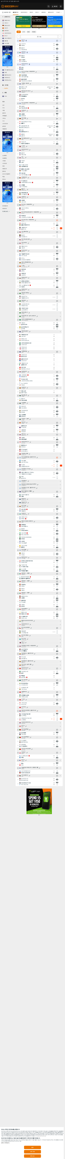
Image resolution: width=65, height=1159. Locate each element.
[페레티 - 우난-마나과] (39, 107)
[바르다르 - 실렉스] (39, 270)
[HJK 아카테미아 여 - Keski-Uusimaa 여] (39, 772)
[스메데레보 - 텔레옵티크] (39, 376)
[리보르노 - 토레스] (39, 585)
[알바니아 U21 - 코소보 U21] (39, 360)
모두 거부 (32, 1151)
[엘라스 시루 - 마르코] (39, 88)
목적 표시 (32, 1156)
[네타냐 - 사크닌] (39, 554)
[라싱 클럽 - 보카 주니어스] (39, 461)
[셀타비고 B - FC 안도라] (39, 427)
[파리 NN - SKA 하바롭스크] (39, 174)
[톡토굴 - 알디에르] (39, 676)
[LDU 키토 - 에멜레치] (39, 510)
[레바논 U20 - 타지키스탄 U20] (39, 340)
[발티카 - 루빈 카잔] (39, 154)
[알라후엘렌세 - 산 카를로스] (39, 650)
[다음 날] (59, 36)
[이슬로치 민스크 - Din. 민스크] (39, 255)
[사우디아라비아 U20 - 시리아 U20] (39, 344)
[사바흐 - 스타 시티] (39, 201)
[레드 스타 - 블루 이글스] (39, 392)
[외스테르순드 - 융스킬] (39, 411)
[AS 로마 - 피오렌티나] (39, 61)
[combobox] (39, 36)
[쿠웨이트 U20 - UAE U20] (39, 335)
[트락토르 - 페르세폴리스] (39, 525)
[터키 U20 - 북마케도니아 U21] (39, 368)
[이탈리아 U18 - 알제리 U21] (39, 364)
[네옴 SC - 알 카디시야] (39, 324)
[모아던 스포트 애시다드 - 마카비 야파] (39, 562)
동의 (32, 1147)
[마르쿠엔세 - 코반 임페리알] (39, 76)
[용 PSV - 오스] (39, 100)
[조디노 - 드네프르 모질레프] (39, 259)
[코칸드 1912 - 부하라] (39, 518)
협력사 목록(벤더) (5, 1142)
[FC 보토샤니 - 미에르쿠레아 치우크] (39, 182)
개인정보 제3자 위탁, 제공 (41, 1135)
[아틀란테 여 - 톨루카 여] (39, 228)
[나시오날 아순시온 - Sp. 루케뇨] (39, 715)
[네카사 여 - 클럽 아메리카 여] (39, 224)
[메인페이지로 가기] (13, 6)
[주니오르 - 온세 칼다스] (39, 658)
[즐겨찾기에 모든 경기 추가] (18, 40)
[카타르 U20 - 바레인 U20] (39, 348)
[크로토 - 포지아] (39, 605)
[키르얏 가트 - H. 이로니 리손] (39, 566)
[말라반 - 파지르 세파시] (39, 530)
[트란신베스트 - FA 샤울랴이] (39, 193)
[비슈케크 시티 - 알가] (39, 672)
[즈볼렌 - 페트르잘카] (39, 438)
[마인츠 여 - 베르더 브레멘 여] (39, 143)
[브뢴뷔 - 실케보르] (39, 115)
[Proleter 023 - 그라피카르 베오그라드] (39, 380)
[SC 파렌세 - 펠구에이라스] (39, 741)
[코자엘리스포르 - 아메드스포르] (39, 696)
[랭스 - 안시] (39, 764)
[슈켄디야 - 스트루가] (39, 274)
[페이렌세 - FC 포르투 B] (39, 745)
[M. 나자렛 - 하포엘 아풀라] (39, 570)
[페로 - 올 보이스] (39, 477)
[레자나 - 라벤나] (39, 589)
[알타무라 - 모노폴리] (39, 601)
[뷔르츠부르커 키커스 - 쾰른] (39, 122)
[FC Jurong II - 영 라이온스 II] (39, 450)
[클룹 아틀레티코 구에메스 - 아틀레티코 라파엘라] (39, 473)
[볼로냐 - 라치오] (39, 56)
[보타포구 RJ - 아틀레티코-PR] (39, 297)
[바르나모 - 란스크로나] (39, 407)
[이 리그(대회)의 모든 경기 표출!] (60, 146)
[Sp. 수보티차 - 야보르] (39, 384)
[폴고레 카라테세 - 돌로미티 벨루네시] (39, 578)
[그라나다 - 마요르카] (39, 431)
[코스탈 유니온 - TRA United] (39, 688)
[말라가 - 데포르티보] (39, 49)
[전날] (18, 36)
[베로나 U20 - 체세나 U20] (39, 613)
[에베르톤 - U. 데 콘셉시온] (39, 632)
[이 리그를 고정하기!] (36, 72)
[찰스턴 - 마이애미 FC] (39, 236)
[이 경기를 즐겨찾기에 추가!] (18, 44)
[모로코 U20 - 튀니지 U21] (39, 356)
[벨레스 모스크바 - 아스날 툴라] (39, 170)
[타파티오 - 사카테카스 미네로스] (39, 216)
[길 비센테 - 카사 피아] (39, 734)
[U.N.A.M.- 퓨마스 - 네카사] (39, 209)
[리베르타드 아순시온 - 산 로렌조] (39, 719)
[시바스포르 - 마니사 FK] (39, 704)
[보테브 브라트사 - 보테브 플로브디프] (39, 282)
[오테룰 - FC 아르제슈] (39, 186)
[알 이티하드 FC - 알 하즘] (39, 328)
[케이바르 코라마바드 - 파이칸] (39, 538)
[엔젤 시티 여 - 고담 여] (39, 247)
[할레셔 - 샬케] (39, 135)
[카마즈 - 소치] (39, 161)
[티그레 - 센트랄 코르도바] (39, 466)
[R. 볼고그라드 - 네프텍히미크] (39, 166)
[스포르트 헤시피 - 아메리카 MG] (39, 305)
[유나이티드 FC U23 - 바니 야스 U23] (39, 784)
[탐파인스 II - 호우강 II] (39, 446)
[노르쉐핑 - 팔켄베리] (39, 415)
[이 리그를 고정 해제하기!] (26, 40)
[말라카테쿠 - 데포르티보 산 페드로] (39, 80)
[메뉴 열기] (60, 6)
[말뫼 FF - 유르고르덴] (39, 399)
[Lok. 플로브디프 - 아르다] (39, 286)
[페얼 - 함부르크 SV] (39, 131)
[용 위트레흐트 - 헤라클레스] (39, 95)
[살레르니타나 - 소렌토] (39, 597)
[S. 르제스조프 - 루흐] (39, 757)
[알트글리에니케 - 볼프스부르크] (39, 127)
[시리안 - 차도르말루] (39, 542)
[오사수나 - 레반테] (39, 45)
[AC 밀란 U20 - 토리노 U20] (39, 617)
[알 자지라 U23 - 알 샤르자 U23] (39, 779)
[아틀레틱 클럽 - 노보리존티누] (39, 309)
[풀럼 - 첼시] (39, 68)
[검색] (48, 6)
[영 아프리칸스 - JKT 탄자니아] (39, 684)
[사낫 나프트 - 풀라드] (39, 546)
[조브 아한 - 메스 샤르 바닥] (39, 534)
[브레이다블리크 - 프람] (39, 495)
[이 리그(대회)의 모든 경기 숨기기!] (60, 40)
